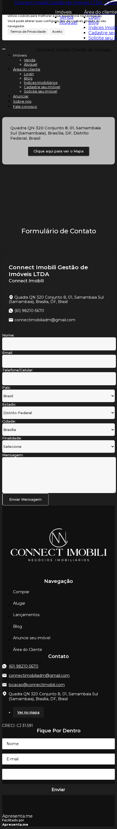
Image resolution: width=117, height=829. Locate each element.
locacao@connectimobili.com (37, 684)
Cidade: (9, 421)
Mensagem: (12, 455)
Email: (7, 352)
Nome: (8, 335)
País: (6, 387)
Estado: (9, 404)
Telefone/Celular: (17, 370)
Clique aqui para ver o (58, 151)
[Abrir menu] (3, 47)
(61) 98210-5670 (23, 666)
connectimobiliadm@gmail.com (44, 319)
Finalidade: (12, 438)
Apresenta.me (17, 816)
